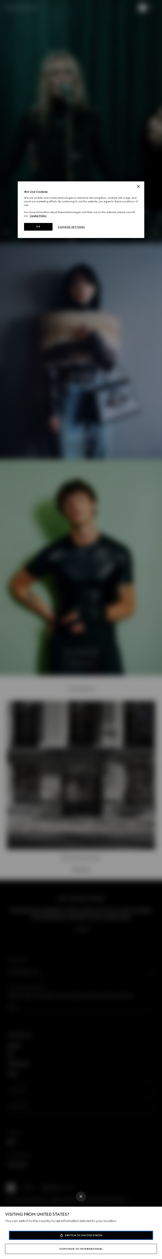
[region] (81, 210)
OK (38, 226)
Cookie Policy (38, 216)
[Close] (81, 1196)
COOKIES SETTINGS (71, 227)
